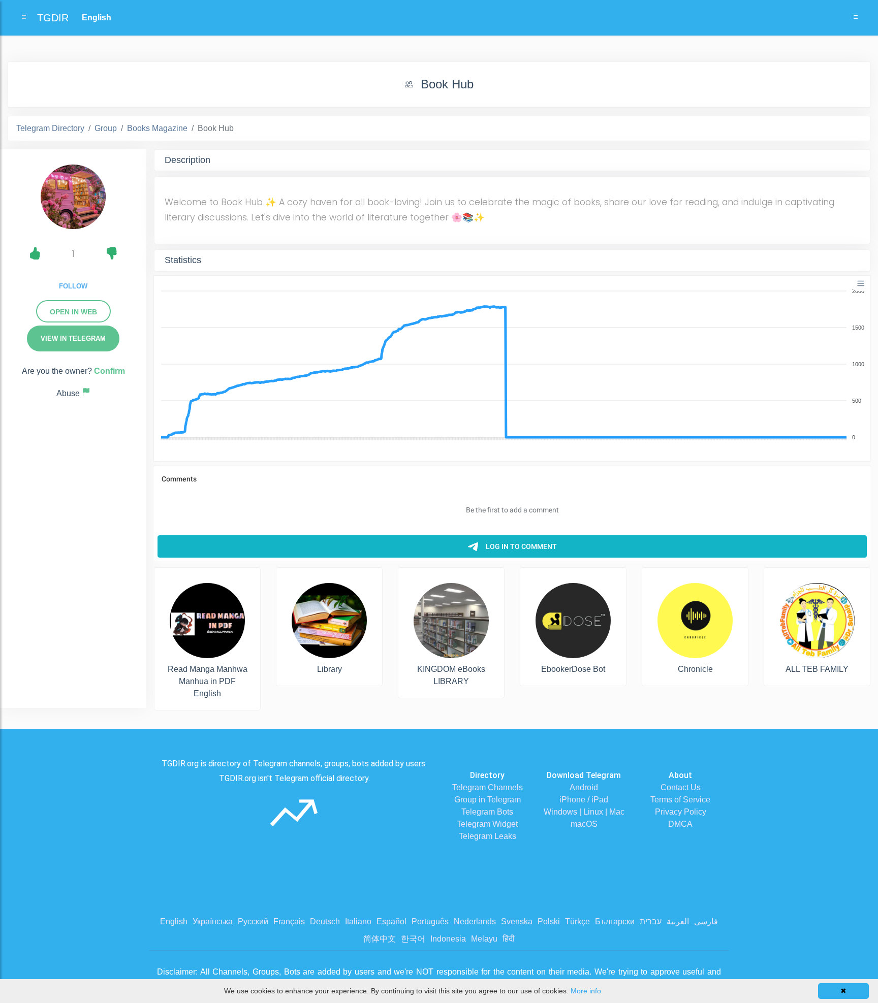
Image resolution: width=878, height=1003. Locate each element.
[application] (512, 365)
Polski (549, 921)
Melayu (484, 938)
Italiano (358, 921)
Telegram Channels (487, 787)
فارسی (706, 921)
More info (586, 991)
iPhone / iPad (583, 799)
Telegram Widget (487, 824)
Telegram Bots (487, 811)
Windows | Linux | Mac (584, 811)
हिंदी (509, 938)
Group (106, 128)
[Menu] (860, 283)
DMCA (680, 824)
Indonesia (448, 938)
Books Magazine (157, 128)
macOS (584, 824)
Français (289, 921)
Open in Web (73, 312)
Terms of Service (680, 799)
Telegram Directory (50, 128)
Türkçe (577, 921)
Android (584, 787)
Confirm (109, 371)
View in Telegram (73, 338)
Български (615, 921)
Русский (253, 921)
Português (430, 921)
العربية (678, 921)
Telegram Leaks (487, 836)
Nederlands (475, 921)
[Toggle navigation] (854, 17)
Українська (213, 921)
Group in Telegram (487, 799)
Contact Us (681, 787)
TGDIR (53, 17)
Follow (73, 286)
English (173, 921)
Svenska (516, 921)
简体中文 (379, 938)
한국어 (413, 938)
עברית (651, 921)
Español (391, 921)
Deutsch (325, 921)
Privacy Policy (680, 811)
